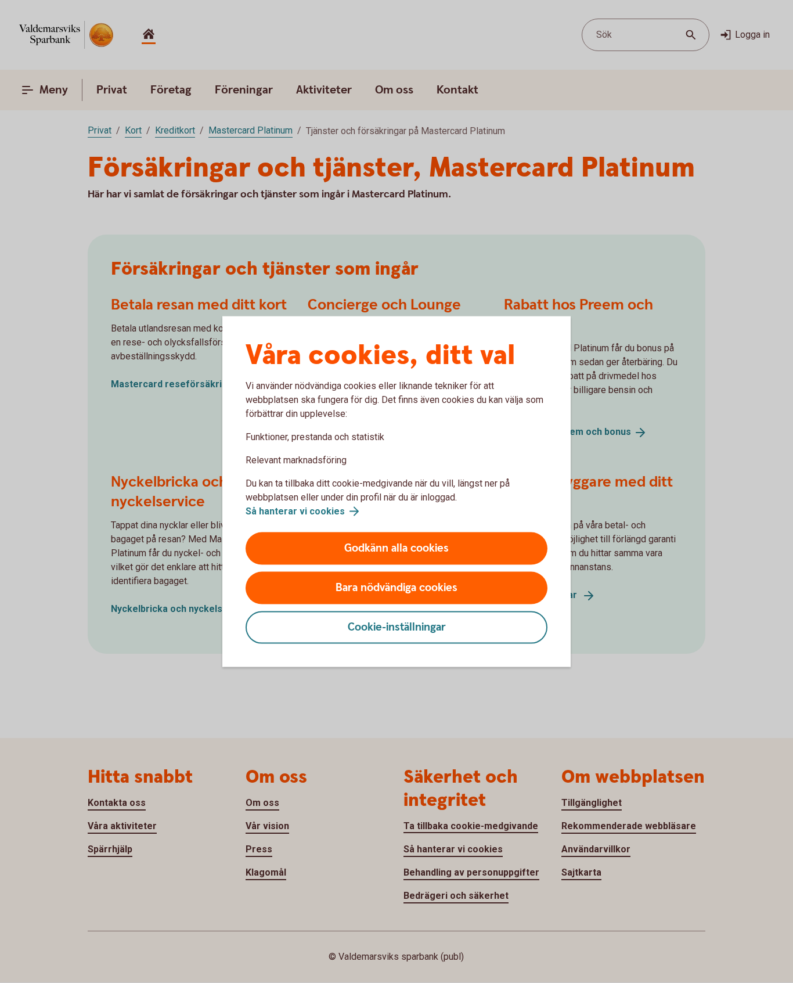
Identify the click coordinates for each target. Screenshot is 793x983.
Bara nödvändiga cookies (396, 588)
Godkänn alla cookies (396, 548)
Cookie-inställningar (397, 627)
